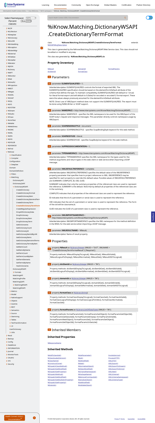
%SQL (10, 101)
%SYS (10, 104)
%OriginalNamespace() (87, 371)
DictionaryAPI (18, 180)
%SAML (11, 95)
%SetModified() (84, 382)
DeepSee (14, 164)
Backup (11, 338)
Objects (14, 300)
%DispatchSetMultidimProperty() (60, 380)
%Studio (11, 114)
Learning (45, 5)
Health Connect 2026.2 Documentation (15, 418)
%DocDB (11, 41)
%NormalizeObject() (86, 366)
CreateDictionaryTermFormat (90, 11)
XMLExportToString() (116, 369)
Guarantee (131, 419)
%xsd (10, 335)
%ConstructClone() (55, 363)
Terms (123, 419)
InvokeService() (114, 355)
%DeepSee (12, 34)
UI (12, 326)
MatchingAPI (18, 275)
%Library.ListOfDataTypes (87, 309)
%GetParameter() (84, 355)
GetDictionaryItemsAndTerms (27, 240)
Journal (10, 351)
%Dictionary (12, 38)
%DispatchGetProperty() (57, 371)
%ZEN (10, 136)
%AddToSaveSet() (54, 355)
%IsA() (80, 358)
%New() (81, 363)
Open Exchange (92, 5)
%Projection (12, 85)
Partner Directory (143, 5)
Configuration (14, 161)
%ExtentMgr (12, 50)
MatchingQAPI (18, 281)
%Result (51, 69)
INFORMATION (14, 348)
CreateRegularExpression (26, 209)
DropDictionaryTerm (24, 221)
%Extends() (52, 385)
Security (11, 364)
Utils (13, 332)
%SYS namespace (46, 11)
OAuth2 (11, 357)
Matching (63, 11)
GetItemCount (21, 247)
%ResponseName (54, 343)
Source (14, 313)
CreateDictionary (22, 190)
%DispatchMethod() (55, 374)
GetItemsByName (23, 250)
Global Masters (110, 5)
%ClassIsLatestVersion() (57, 358)
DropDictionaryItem (24, 218)
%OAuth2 (11, 82)
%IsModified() (83, 361)
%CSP (10, 28)
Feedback (153, 216)
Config (10, 342)
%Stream (11, 110)
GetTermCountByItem (24, 256)
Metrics (14, 291)
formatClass (82, 71)
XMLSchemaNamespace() (118, 377)
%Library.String (80, 292)
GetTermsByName (23, 262)
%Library (11, 69)
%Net (10, 79)
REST (13, 307)
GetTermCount (22, 253)
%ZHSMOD (12, 145)
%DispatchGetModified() (57, 369)
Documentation (60, 5)
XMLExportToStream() (116, 366)
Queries (14, 304)
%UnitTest (12, 120)
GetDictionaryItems (23, 237)
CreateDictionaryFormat (25, 193)
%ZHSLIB (11, 142)
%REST (10, 88)
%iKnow (56, 11)
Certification (127, 5)
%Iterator (11, 63)
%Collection (12, 31)
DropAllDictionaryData (25, 212)
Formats (18, 272)
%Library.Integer (77, 247)
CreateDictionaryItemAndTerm (28, 199)
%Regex (11, 91)
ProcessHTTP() (114, 358)
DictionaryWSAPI (73, 11)
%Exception (12, 47)
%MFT (10, 72)
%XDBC (11, 129)
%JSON (10, 66)
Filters (13, 174)
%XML (10, 133)
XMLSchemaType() (115, 380)
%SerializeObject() (85, 380)
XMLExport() (113, 363)
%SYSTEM (11, 107)
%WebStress (12, 126)
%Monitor (12, 76)
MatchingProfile (19, 278)
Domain (12, 167)
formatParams (114, 69)
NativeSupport (16, 297)
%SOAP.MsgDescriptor (57, 45)
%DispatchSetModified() (57, 377)
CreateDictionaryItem (24, 196)
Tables (13, 319)
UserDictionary (15, 329)
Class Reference (33, 11)
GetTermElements (23, 259)
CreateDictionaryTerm (24, 202)
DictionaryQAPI (19, 183)
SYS (9, 361)
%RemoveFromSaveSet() (87, 377)
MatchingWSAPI (21, 285)
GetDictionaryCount (24, 228)
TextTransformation (18, 323)
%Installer (12, 60)
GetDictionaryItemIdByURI (26, 234)
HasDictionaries (22, 266)
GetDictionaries (22, 224)
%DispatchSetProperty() (57, 382)
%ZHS (10, 139)
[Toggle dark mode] (149, 18)
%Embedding (13, 44)
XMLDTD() (112, 361)
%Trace (10, 117)
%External (12, 53)
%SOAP (11, 98)
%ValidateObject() (85, 385)
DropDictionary (22, 215)
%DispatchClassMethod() (57, 366)
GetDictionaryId (22, 231)
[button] (49, 77)
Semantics (15, 310)
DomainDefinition (16, 171)
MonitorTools (13, 354)
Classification (16, 155)
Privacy (116, 419)
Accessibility (141, 419)
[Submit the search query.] (125, 17)
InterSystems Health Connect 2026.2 (14, 11)
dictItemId (52, 71)
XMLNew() (112, 371)
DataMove (12, 345)
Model (13, 294)
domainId (82, 69)
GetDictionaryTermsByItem (26, 243)
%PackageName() (85, 374)
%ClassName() (53, 361)
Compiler (14, 158)
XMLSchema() (113, 374)
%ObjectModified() (85, 369)
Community (76, 5)
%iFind (10, 148)
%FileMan (11, 57)
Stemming (15, 316)
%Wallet (11, 123)
